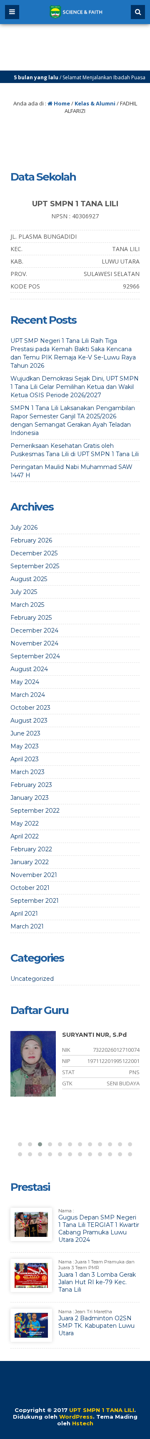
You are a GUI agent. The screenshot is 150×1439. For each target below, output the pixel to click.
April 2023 (24, 759)
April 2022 (24, 836)
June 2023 (25, 733)
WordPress (76, 1416)
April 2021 (24, 913)
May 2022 (24, 823)
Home (61, 103)
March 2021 (27, 926)
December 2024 (34, 630)
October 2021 (30, 888)
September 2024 (35, 656)
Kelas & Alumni (95, 103)
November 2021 (33, 875)
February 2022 (31, 849)
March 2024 (27, 695)
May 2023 (24, 746)
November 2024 (34, 643)
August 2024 (29, 669)
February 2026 (31, 540)
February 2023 (31, 785)
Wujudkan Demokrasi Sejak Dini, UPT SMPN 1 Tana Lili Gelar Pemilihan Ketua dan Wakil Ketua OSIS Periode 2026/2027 (74, 387)
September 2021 (34, 900)
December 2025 (34, 553)
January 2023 (29, 797)
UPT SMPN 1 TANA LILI (101, 1410)
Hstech (82, 1423)
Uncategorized (32, 978)
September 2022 (35, 810)
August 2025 (28, 579)
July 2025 (23, 592)
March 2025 (27, 604)
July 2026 (24, 527)
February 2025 (31, 617)
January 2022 (29, 862)
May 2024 (24, 682)
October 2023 (30, 707)
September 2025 (34, 566)
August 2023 (29, 720)
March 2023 (27, 772)
